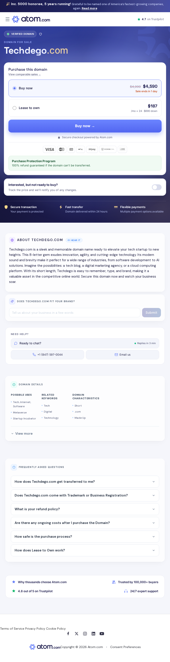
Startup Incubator (24, 418)
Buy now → (85, 126)
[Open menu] (8, 19)
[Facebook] (68, 633)
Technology (51, 418)
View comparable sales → (24, 74)
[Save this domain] (40, 34)
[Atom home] (31, 19)
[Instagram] (85, 633)
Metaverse (20, 412)
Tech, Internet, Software (22, 404)
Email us (125, 354)
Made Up (80, 418)
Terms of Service (12, 629)
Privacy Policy (35, 629)
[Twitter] (76, 633)
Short (78, 405)
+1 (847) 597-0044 (50, 354)
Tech (47, 405)
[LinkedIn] (93, 633)
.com (78, 411)
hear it (76, 240)
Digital (48, 411)
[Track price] (157, 187)
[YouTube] (101, 633)
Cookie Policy (56, 629)
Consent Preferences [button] (125, 647)
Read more (89, 8)
